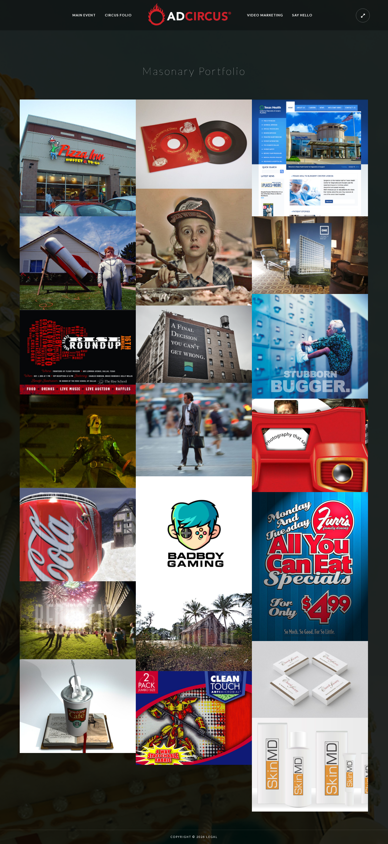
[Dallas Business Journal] (310, 346)
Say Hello (302, 15)
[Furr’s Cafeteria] (310, 566)
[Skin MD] (310, 764)
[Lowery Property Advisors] (194, 144)
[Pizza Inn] (78, 158)
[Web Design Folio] (310, 158)
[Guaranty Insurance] (78, 263)
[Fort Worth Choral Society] (310, 679)
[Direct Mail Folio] (310, 445)
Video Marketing (265, 15)
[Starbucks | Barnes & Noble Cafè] (78, 706)
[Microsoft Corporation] (194, 429)
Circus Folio (118, 15)
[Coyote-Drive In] (78, 620)
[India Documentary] (194, 632)
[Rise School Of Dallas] (78, 352)
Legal (212, 837)
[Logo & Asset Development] (194, 534)
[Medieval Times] (78, 441)
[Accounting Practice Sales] (194, 344)
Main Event (84, 15)
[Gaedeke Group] (310, 255)
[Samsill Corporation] (194, 718)
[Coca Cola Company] (78, 534)
